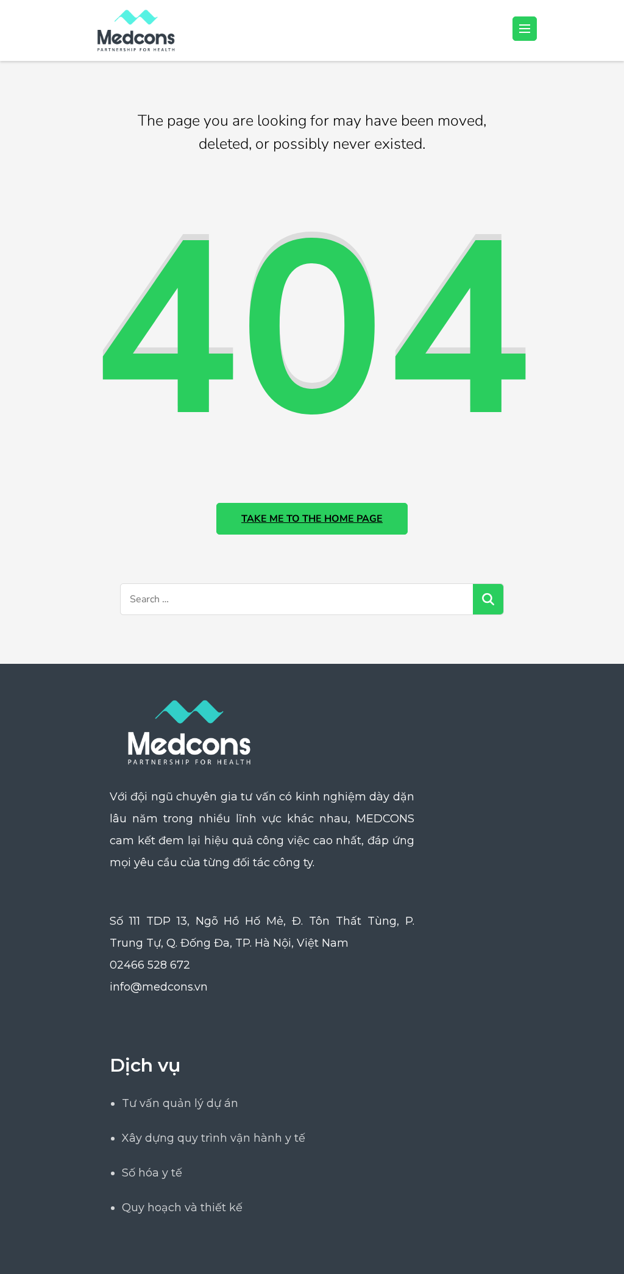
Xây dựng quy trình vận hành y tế (213, 1138)
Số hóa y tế (152, 1173)
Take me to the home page (312, 518)
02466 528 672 (150, 965)
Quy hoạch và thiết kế (182, 1207)
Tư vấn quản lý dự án (180, 1103)
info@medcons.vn (159, 987)
